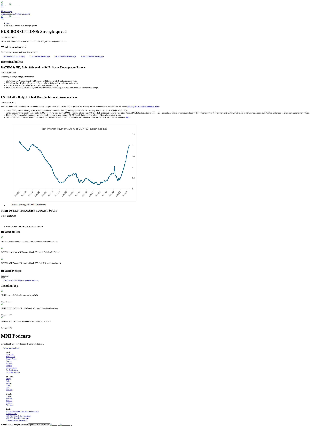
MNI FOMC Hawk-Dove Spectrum (18, 416)
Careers (27, 14)
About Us (11, 14)
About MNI (10, 355)
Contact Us (19, 14)
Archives (9, 363)
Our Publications (12, 370)
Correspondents (11, 368)
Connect (4, 14)
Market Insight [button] (6, 12)
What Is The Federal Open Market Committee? (22, 411)
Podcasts (9, 398)
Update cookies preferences (39, 425)
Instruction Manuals (13, 372)
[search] (2, 7)
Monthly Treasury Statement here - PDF (143, 106)
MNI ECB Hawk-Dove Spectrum (17, 418)
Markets (8, 383)
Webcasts (9, 403)
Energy (8, 379)
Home (8, 23)
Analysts (9, 366)
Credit (8, 385)
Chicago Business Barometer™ (16, 420)
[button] (157, 4)
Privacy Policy (11, 359)
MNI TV (9, 401)
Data (7, 388)
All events (9, 405)
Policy (8, 381)
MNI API (9, 390)
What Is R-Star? (11, 414)
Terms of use (10, 357)
